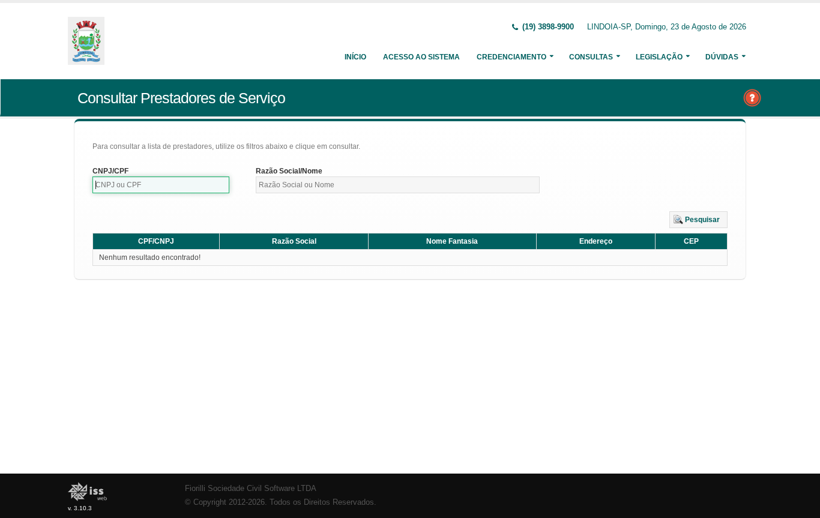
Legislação (659, 57)
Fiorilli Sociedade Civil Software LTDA (250, 488)
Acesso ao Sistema (421, 57)
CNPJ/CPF (110, 171)
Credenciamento (511, 57)
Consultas (591, 57)
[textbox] (160, 184)
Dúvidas (721, 57)
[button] (698, 219)
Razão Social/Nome (289, 171)
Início (355, 57)
